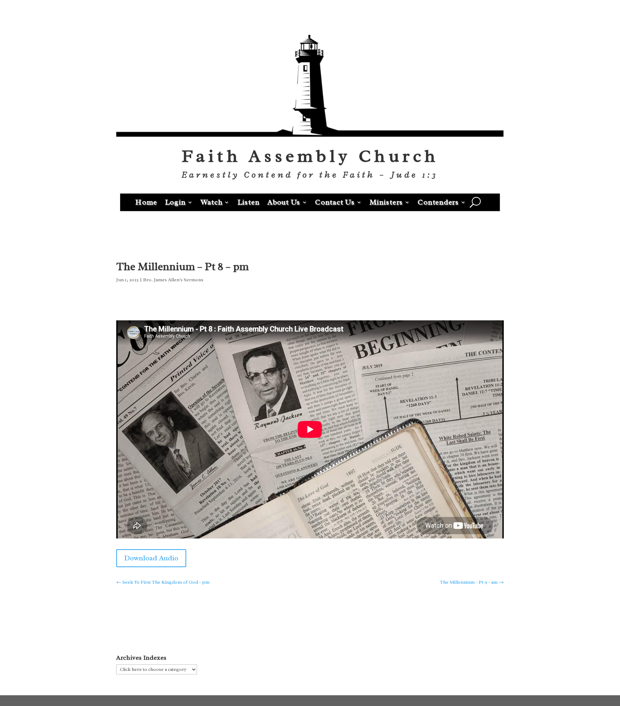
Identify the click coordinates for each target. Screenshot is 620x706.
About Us (283, 201)
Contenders (438, 201)
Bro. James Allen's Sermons (173, 280)
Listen (249, 201)
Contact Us (335, 201)
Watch (212, 201)
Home (146, 201)
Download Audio (151, 558)
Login (175, 201)
